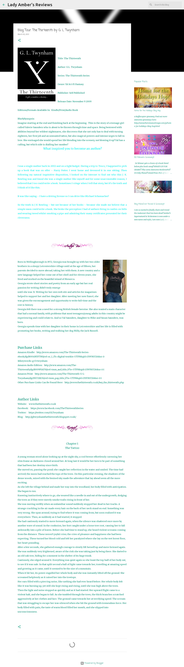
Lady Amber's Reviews (30, 4)
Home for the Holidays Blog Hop (147, 110)
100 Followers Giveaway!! (144, 157)
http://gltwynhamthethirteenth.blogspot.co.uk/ (50, 417)
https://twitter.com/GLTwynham (46, 412)
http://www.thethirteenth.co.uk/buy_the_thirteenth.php (94, 382)
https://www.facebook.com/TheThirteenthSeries (57, 408)
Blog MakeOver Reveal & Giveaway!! (149, 204)
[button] (19, 40)
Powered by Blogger (94, 663)
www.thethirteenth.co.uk (42, 404)
